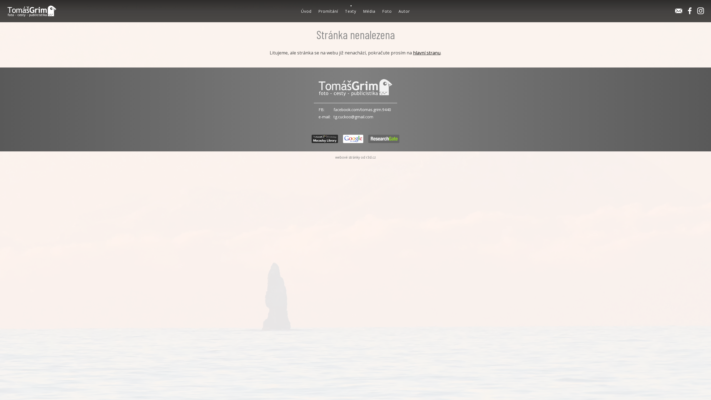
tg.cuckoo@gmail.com (353, 116)
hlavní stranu (426, 53)
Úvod (306, 11)
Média (369, 11)
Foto (387, 11)
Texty (350, 11)
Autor (404, 11)
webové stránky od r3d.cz (355, 157)
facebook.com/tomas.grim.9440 (362, 109)
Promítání (328, 11)
